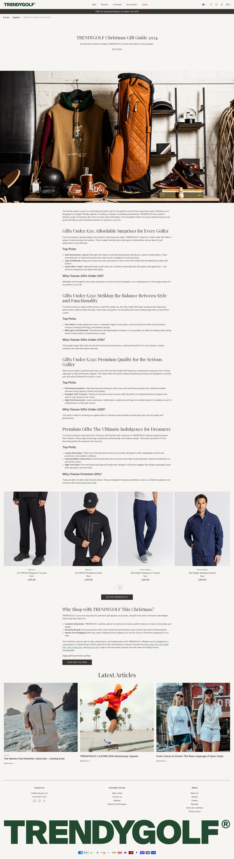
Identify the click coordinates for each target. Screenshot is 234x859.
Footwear (117, 4)
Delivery (117, 800)
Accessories (131, 4)
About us (195, 793)
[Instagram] (34, 801)
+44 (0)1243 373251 (39, 797)
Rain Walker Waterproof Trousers (145, 573)
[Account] (222, 4)
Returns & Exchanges (117, 804)
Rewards (194, 804)
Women (104, 4)
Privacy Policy (195, 811)
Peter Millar (145, 570)
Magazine (16, 17)
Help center (117, 793)
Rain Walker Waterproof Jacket (202, 573)
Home (7, 17)
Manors (31, 570)
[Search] (211, 4)
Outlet (145, 4)
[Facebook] (39, 801)
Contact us (117, 797)
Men (94, 4)
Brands (195, 797)
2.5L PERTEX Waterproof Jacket (88, 573)
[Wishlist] (216, 4)
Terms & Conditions (194, 808)
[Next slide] (120, 588)
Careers (194, 800)
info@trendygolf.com (39, 793)
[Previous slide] (114, 588)
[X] (44, 801)
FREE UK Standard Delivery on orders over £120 (117, 11)
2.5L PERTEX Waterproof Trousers (32, 573)
